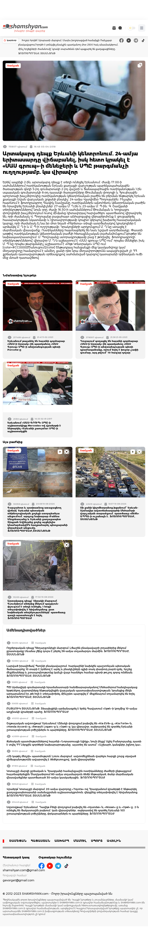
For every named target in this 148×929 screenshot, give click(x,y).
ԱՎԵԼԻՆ (114, 841)
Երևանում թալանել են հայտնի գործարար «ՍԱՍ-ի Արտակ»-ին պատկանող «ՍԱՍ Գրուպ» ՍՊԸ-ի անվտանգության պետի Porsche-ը (36, 345)
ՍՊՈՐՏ (97, 841)
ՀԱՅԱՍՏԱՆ (40, 841)
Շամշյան (13, 65)
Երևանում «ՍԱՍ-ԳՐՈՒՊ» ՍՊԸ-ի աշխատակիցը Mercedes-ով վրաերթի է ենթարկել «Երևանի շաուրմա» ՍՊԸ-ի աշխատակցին (34, 427)
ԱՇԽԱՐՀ (62, 841)
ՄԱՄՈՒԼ (80, 841)
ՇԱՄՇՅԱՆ (18, 841)
